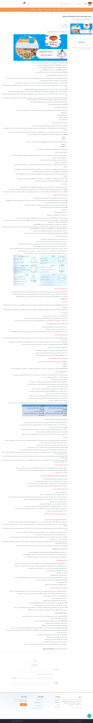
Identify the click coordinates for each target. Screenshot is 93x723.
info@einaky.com (37, 702)
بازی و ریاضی (39, 19)
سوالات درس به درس (46, 19)
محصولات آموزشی (38, 15)
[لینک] (16, 678)
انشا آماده (48, 15)
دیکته (54, 9)
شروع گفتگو (23, 704)
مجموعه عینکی (61, 9)
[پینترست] (72, 708)
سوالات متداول (57, 707)
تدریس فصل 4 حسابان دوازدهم (48, 649)
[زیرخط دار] (12, 678)
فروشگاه (40, 9)
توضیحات (63, 25)
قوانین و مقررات (57, 702)
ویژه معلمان (32, 9)
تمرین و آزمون (47, 9)
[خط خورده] (14, 678)
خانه (90, 19)
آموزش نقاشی (39, 23)
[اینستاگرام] (80, 708)
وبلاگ (88, 19)
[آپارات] (75, 708)
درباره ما (58, 704)
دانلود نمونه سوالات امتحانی (45, 23)
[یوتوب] (77, 708)
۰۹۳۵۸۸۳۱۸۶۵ (38, 700)
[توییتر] (69, 708)
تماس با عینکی (57, 700)
